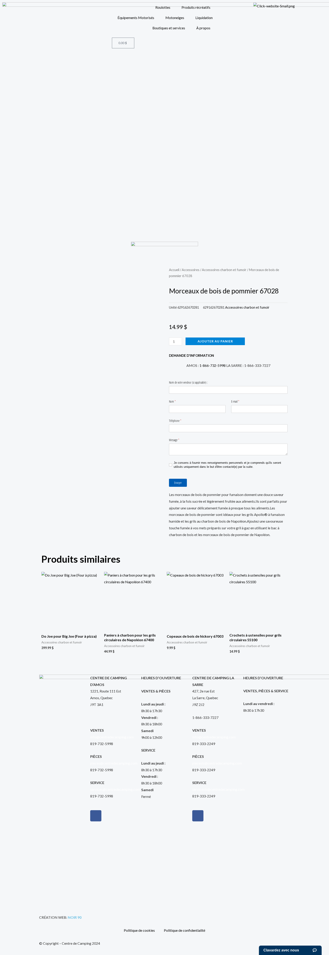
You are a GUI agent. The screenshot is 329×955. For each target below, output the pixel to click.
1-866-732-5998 (212, 365)
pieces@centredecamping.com (113, 763)
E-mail (238, 401)
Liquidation (204, 17)
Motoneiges (174, 17)
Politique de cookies (139, 930)
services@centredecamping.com (115, 789)
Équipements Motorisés (136, 17)
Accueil (174, 270)
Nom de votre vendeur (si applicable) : (188, 382)
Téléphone (178, 421)
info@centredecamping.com (112, 737)
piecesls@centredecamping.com (217, 763)
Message (177, 440)
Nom (175, 401)
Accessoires (190, 270)
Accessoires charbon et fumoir (224, 270)
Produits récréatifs (196, 7)
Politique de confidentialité (184, 930)
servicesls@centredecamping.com (218, 789)
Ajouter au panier (215, 341)
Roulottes (162, 7)
